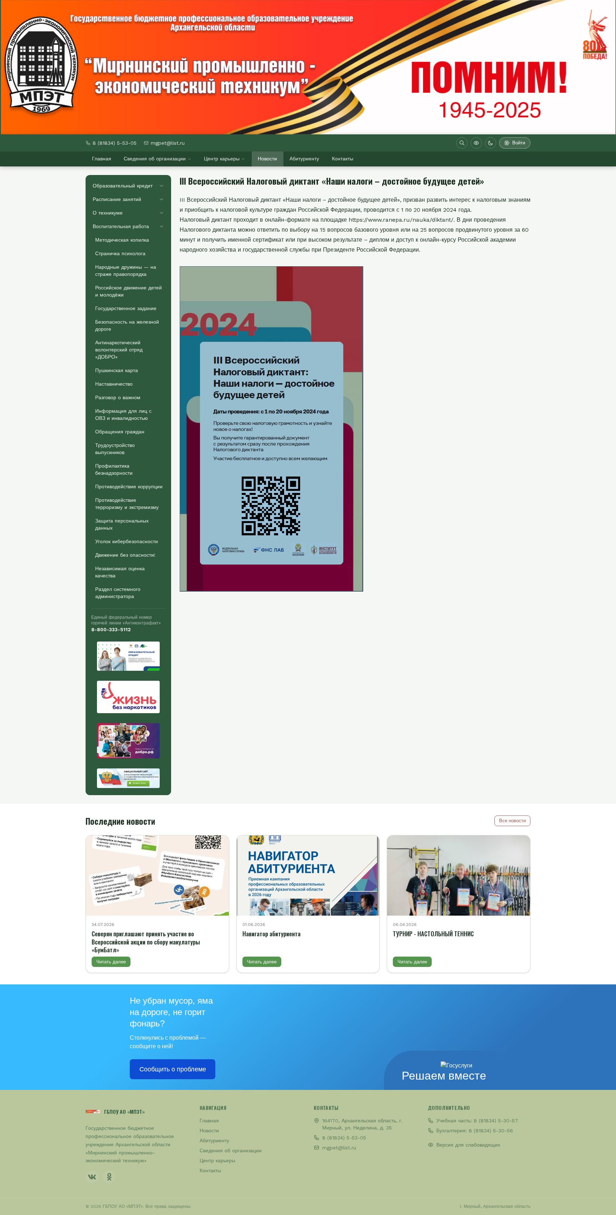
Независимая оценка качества (120, 572)
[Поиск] (462, 143)
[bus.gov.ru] (128, 778)
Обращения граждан (119, 431)
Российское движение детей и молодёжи (128, 291)
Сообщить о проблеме (172, 1069)
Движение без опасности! (125, 555)
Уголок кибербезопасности (126, 541)
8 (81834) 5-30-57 (496, 1120)
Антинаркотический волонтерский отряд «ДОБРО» (119, 350)
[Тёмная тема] (490, 143)
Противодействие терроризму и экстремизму (127, 503)
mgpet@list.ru (168, 143)
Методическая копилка (122, 240)
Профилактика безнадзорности (114, 469)
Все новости (512, 820)
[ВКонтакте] (92, 1176)
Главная (101, 158)
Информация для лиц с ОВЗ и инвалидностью (123, 414)
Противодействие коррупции (129, 486)
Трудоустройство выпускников (115, 448)
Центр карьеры (222, 158)
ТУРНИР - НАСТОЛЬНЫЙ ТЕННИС (433, 933)
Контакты (342, 158)
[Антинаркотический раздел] (128, 697)
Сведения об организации (155, 158)
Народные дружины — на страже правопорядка (125, 270)
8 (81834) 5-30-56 (491, 1130)
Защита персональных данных (122, 524)
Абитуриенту (304, 158)
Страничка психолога (120, 253)
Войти (518, 142)
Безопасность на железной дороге (127, 325)
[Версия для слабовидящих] (476, 143)
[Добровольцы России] (128, 740)
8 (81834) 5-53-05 (115, 143)
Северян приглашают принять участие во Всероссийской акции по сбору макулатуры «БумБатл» (146, 941)
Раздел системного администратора (117, 592)
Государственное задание (125, 308)
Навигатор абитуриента (271, 933)
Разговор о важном (117, 397)
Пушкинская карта (116, 370)
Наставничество (114, 384)
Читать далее (111, 961)
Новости (267, 158)
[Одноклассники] (109, 1176)
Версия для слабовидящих (468, 1145)
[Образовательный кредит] (128, 656)
